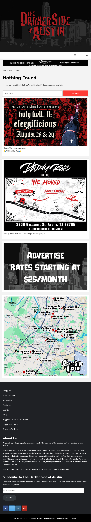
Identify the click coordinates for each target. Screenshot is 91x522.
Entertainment (9, 395)
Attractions (7, 400)
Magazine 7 (61, 518)
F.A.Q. (5, 414)
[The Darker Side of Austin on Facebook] (6, 508)
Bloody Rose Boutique (61, 469)
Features (7, 405)
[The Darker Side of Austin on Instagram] (18, 508)
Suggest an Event (10, 424)
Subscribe (9, 497)
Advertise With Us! (10, 429)
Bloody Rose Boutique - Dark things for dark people (24, 233)
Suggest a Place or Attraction (15, 419)
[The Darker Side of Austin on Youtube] (24, 508)
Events (6, 410)
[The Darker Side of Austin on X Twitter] (12, 508)
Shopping (7, 390)
